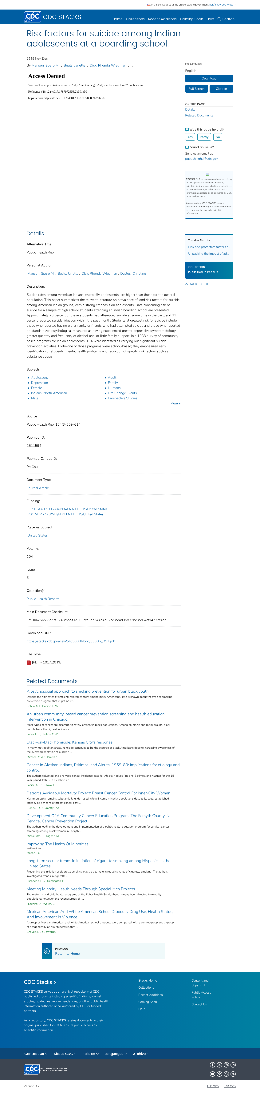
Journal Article (38, 488)
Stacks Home (147, 980)
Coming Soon (191, 19)
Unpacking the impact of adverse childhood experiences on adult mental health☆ (209, 253)
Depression (39, 382)
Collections (135, 19)
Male (34, 398)
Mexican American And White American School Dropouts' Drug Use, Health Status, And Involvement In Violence (100, 914)
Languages (114, 1053)
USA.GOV (230, 1086)
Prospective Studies (122, 398)
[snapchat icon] (226, 1074)
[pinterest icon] (219, 1074)
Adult (112, 377)
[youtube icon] (213, 1074)
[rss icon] (233, 1074)
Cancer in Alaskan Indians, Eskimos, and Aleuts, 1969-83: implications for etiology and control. (103, 767)
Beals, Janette (74, 65)
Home (117, 19)
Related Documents (199, 115)
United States (37, 535)
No (218, 137)
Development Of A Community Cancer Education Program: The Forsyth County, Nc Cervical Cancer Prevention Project (99, 818)
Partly (204, 137)
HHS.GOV (213, 1086)
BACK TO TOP (199, 284)
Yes (190, 137)
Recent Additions (162, 19)
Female (36, 388)
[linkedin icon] (233, 1065)
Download (209, 78)
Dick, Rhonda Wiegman (108, 65)
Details (190, 109)
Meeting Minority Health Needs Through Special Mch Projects (81, 889)
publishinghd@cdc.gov (201, 158)
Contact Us (199, 1004)
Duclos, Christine (133, 273)
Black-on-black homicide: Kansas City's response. (70, 742)
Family (113, 382)
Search (228, 19)
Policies (88, 1053)
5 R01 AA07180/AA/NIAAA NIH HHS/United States (67, 509)
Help (210, 19)
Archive (139, 1053)
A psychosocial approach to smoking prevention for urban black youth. (88, 691)
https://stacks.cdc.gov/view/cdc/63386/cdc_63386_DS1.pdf (71, 641)
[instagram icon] (226, 1065)
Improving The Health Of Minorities (58, 844)
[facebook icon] (213, 1065)
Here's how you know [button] (221, 4)
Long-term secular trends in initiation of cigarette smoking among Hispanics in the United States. (98, 863)
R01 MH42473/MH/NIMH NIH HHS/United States (65, 514)
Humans (114, 388)
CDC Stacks (38, 982)
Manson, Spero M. (45, 65)
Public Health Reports (43, 599)
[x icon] (219, 1065)
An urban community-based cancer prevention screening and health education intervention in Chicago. (96, 716)
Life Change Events (122, 393)
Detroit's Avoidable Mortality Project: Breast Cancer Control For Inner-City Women (98, 793)
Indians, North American (49, 393)
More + (175, 403)
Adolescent (39, 377)
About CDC (63, 1053)
